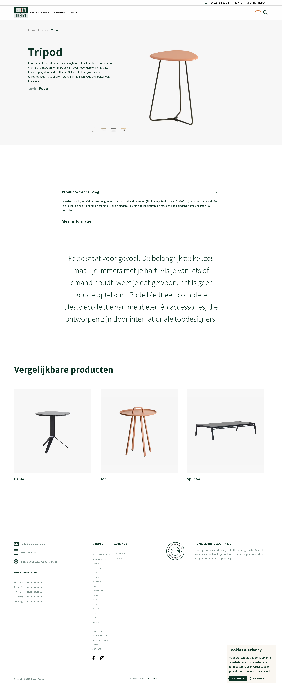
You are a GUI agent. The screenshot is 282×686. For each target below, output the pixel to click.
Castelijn (97, 631)
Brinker (96, 599)
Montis (95, 608)
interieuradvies (60, 12)
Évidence (96, 563)
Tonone (96, 577)
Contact (118, 559)
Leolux (95, 613)
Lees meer (34, 81)
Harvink (96, 622)
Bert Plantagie (99, 635)
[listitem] (54, 437)
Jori (94, 586)
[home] (21, 12)
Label (95, 617)
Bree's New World (101, 554)
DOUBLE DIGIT (152, 678)
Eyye (94, 626)
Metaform (97, 581)
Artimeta (96, 568)
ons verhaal (120, 553)
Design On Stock (100, 559)
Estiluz (96, 595)
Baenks (95, 644)
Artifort (96, 649)
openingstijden (256, 3)
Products (43, 30)
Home (31, 30)
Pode (94, 604)
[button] (34, 12)
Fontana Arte (99, 590)
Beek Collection (100, 640)
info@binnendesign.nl (33, 543)
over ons (74, 12)
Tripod (55, 30)
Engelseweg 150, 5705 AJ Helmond (39, 561)
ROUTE (238, 3)
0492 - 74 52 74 (220, 2)
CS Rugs (96, 572)
